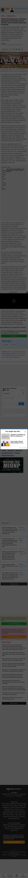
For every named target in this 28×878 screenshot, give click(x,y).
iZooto (25, 447)
